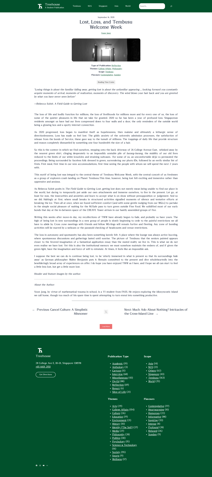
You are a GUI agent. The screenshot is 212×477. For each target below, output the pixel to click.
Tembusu (109, 72)
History (116, 424)
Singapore (153, 374)
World (151, 381)
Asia (150, 363)
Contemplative (107, 75)
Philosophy (117, 69)
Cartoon (116, 370)
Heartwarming (156, 409)
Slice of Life (119, 392)
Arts (114, 406)
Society (116, 452)
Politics (116, 438)
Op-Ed (115, 381)
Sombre (117, 75)
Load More (106, 326)
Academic (117, 363)
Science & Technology (124, 445)
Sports (115, 456)
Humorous (154, 413)
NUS (150, 367)
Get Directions (45, 375)
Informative (154, 417)
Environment (119, 420)
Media (115, 431)
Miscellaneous (120, 378)
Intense (152, 424)
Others (152, 370)
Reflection (116, 66)
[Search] (171, 6)
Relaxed (152, 431)
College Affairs (104, 69)
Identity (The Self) (122, 427)
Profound (153, 427)
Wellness (117, 459)
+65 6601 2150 (43, 366)
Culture (116, 413)
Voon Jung (106, 33)
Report (116, 388)
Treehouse (43, 356)
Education (117, 417)
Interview (117, 374)
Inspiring (153, 420)
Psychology (118, 441)
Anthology (118, 367)
